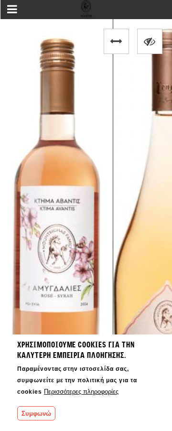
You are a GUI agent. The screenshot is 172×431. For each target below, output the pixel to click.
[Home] (86, 12)
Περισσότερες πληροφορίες (81, 391)
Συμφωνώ (36, 413)
